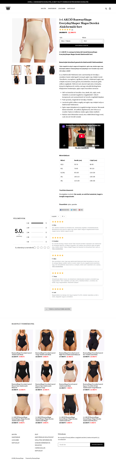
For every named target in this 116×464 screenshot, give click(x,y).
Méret (84, 38)
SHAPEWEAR (52, 8)
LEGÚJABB (61, 8)
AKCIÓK (43, 8)
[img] (65, 30)
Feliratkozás (62, 434)
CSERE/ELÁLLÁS (40, 448)
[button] (36, 223)
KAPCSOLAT (71, 8)
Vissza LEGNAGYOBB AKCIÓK (59, 309)
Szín (61, 38)
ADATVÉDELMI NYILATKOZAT (44, 437)
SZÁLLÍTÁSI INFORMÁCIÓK (43, 440)
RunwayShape (20, 458)
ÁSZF (36, 434)
